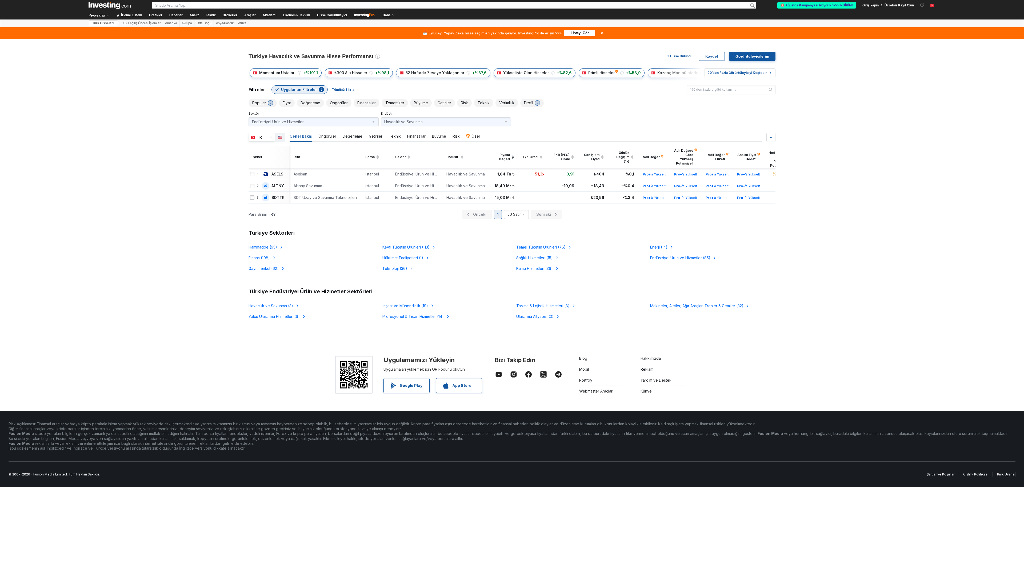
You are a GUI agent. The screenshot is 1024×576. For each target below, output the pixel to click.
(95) (263, 247)
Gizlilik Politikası (975, 474)
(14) (658, 247)
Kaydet (711, 56)
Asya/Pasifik (225, 23)
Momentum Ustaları (277, 72)
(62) (264, 268)
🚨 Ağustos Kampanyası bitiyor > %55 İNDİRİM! (817, 5)
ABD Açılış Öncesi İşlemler (141, 23)
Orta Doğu (204, 23)
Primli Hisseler (601, 72)
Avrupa (187, 23)
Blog (583, 358)
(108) (259, 257)
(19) (405, 305)
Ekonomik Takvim (296, 15)
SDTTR (278, 197)
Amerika (171, 23)
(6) (274, 316)
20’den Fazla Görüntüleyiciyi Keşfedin (737, 73)
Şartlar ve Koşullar (940, 474)
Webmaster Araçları (596, 391)
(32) (696, 305)
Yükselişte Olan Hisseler (526, 72)
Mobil (584, 369)
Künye (646, 391)
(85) (680, 257)
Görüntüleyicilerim (752, 56)
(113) (406, 247)
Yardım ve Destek (656, 380)
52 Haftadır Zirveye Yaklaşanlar (435, 72)
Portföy (585, 380)
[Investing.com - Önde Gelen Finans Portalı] (110, 5)
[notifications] (922, 4)
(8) (543, 305)
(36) (394, 268)
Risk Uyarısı (1006, 474)
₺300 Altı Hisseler (350, 72)
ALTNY (277, 186)
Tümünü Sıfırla (343, 89)
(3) (271, 305)
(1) (402, 257)
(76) (541, 247)
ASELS (277, 174)
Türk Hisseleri (103, 23)
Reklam (647, 369)
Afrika (242, 23)
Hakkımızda (651, 358)
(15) (534, 257)
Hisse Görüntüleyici (332, 15)
